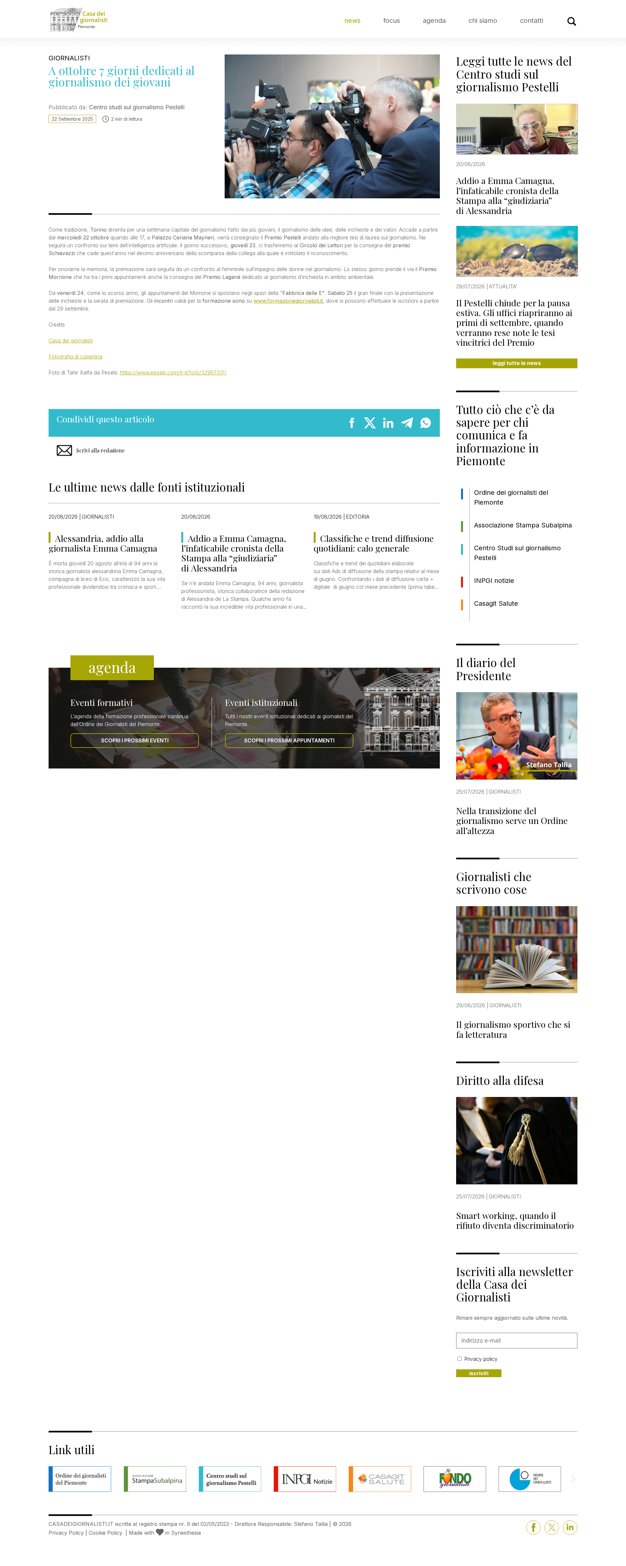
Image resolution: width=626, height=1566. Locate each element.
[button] (573, 1479)
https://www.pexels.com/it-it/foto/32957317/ (173, 372)
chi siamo (483, 20)
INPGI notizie (494, 581)
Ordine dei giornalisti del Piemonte (511, 497)
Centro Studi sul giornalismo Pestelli (517, 553)
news (352, 20)
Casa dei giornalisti (71, 340)
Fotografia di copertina (75, 356)
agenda (434, 20)
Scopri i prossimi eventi (135, 740)
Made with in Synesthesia (165, 1532)
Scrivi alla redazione (100, 450)
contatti (531, 20)
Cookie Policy (105, 1532)
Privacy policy (481, 1359)
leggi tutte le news (517, 363)
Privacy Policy (66, 1532)
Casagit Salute (496, 603)
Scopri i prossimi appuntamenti (289, 740)
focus (391, 20)
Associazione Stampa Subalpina (523, 525)
